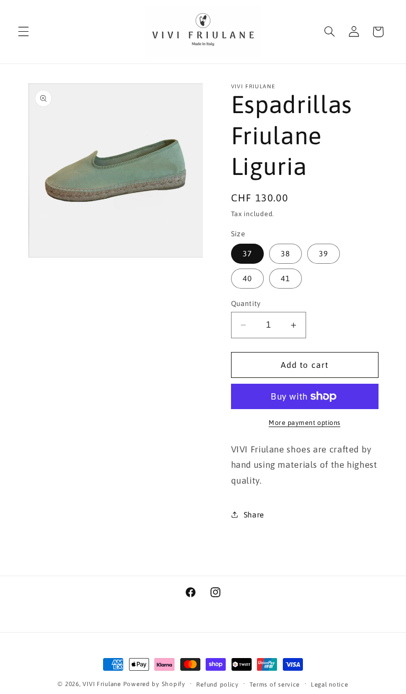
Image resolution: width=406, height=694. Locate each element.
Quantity (246, 303)
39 (323, 253)
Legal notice (329, 684)
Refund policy (217, 684)
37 (247, 253)
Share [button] (254, 514)
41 (285, 278)
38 (285, 253)
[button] (23, 32)
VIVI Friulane (101, 683)
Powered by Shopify (154, 683)
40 (247, 278)
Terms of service (275, 684)
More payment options (304, 423)
